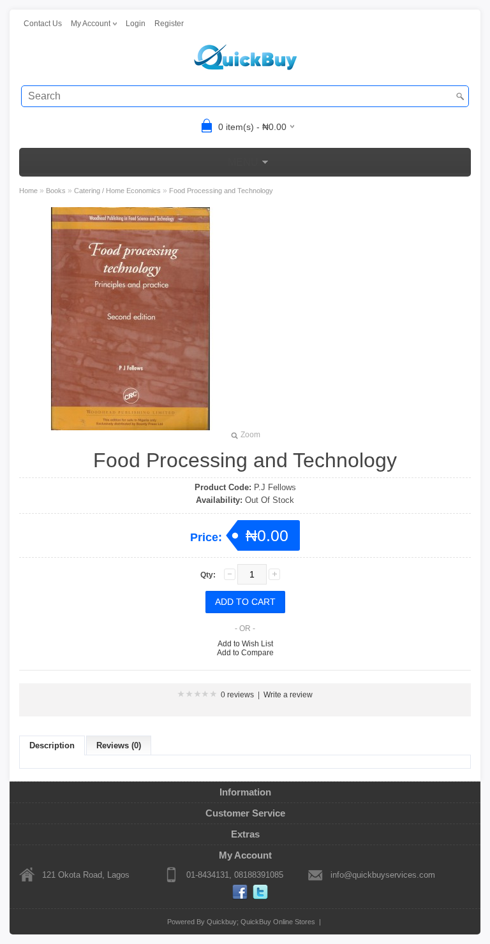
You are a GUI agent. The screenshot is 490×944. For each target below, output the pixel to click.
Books (56, 190)
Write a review (288, 694)
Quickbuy (222, 922)
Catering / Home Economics (117, 190)
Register (169, 23)
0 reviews (237, 694)
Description (52, 745)
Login (135, 23)
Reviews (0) (118, 745)
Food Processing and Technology (221, 190)
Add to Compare (245, 652)
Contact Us (43, 23)
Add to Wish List (245, 643)
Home (28, 190)
